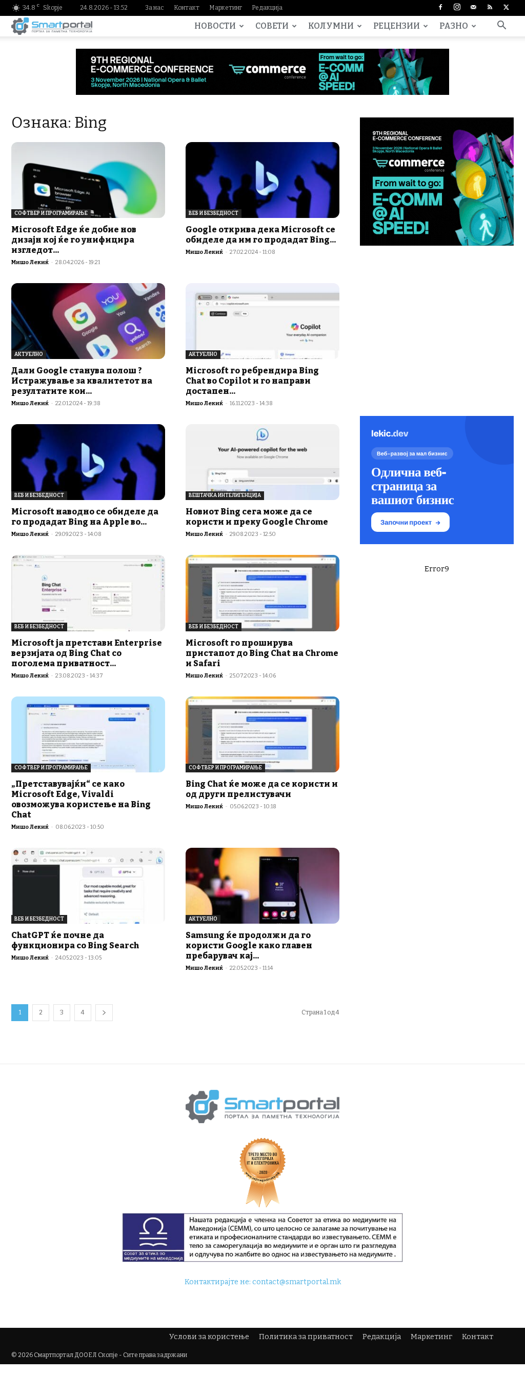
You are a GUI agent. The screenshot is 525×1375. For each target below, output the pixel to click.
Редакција (267, 7)
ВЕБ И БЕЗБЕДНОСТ (213, 213)
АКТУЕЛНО (28, 354)
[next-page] (104, 1012)
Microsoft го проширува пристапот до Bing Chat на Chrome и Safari (262, 653)
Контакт (186, 7)
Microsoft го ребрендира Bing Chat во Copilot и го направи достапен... (252, 381)
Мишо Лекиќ (30, 262)
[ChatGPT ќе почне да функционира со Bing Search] (88, 886)
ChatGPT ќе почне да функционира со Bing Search (75, 940)
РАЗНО (453, 26)
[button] (501, 27)
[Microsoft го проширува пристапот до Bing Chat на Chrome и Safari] (262, 593)
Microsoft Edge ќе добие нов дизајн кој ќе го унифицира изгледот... (73, 240)
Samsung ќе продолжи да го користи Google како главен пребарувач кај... (249, 945)
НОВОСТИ (215, 26)
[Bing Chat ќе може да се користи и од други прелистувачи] (262, 734)
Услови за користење (209, 1336)
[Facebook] (440, 7)
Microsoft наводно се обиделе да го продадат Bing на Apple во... (84, 517)
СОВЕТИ (272, 26)
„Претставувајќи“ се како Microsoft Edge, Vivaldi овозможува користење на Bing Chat (81, 799)
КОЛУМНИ (331, 26)
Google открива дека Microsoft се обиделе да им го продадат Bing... (261, 235)
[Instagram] (457, 7)
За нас (154, 7)
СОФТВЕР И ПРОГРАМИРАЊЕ (51, 213)
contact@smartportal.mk (296, 1282)
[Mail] (473, 7)
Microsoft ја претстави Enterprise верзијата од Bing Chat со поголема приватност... (86, 653)
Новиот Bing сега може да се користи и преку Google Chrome (257, 517)
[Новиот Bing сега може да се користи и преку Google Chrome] (262, 462)
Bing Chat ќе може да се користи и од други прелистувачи (262, 789)
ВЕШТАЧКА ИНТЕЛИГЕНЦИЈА (225, 495)
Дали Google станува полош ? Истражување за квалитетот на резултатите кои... (81, 381)
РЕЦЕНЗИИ (396, 26)
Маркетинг (225, 7)
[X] (506, 7)
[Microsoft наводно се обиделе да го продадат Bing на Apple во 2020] (88, 462)
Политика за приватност (306, 1336)
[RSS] (489, 7)
